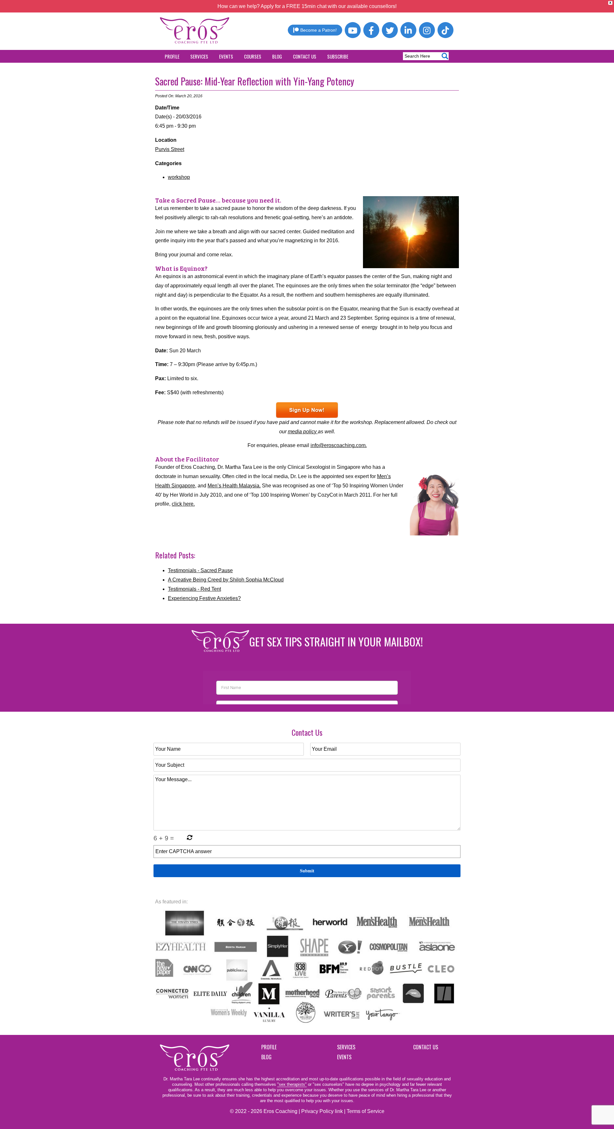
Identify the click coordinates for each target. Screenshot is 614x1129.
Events (226, 56)
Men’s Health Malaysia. (234, 485)
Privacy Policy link (322, 1111)
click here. (183, 504)
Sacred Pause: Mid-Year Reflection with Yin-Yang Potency (254, 81)
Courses (252, 56)
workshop (179, 177)
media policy (303, 431)
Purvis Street (169, 149)
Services (199, 56)
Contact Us (304, 56)
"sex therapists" (292, 1084)
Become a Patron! (318, 30)
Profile (172, 56)
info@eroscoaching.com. (339, 445)
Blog (277, 56)
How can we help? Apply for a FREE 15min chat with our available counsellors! (307, 6)
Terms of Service (365, 1111)
